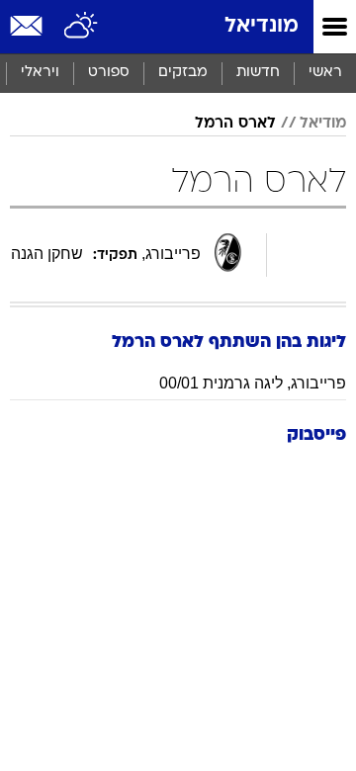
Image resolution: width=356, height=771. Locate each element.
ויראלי (40, 72)
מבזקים (183, 72)
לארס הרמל (235, 123)
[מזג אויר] (81, 27)
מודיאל (323, 123)
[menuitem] (258, 73)
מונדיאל (261, 26)
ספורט (109, 72)
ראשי (325, 72)
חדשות (258, 72)
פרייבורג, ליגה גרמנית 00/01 (252, 383)
